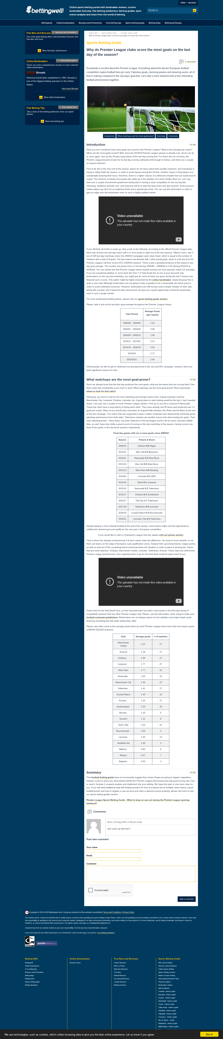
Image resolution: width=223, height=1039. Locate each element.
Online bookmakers (65, 23)
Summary (161, 136)
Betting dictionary (173, 23)
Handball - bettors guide (167, 1010)
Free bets (117, 972)
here (84, 933)
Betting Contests (120, 985)
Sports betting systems (166, 972)
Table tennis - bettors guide (168, 1007)
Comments (173, 136)
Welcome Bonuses (121, 969)
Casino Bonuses (120, 963)
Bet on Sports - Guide (166, 1020)
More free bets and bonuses (54, 50)
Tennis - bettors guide (166, 1004)
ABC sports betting (165, 963)
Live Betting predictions (106, 933)
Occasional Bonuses (121, 979)
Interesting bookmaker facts (168, 979)
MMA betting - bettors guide (168, 1026)
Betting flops (154, 23)
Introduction (109, 136)
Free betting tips (113, 23)
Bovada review (75, 963)
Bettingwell (46, 23)
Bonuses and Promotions (90, 23)
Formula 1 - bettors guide (167, 1017)
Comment (91, 863)
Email (89, 855)
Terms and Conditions (112, 912)
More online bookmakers (54, 97)
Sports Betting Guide (109, 33)
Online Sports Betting (166, 969)
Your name (91, 847)
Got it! (209, 1034)
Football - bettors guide (129, 33)
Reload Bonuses (120, 975)
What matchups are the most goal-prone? (136, 136)
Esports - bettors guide (166, 998)
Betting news (29, 979)
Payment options (164, 982)
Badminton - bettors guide (167, 1023)
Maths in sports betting (166, 975)
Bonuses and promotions (167, 966)
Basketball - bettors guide (167, 1001)
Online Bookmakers (68, 61)
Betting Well (93, 33)
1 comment (190, 61)
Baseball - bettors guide (167, 995)
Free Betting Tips (69, 107)
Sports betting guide (134, 23)
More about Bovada (70, 89)
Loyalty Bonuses (120, 982)
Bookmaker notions (165, 985)
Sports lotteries (163, 988)
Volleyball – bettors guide (167, 1014)
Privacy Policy (128, 912)
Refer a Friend (119, 966)
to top (193, 144)
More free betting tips (54, 121)
